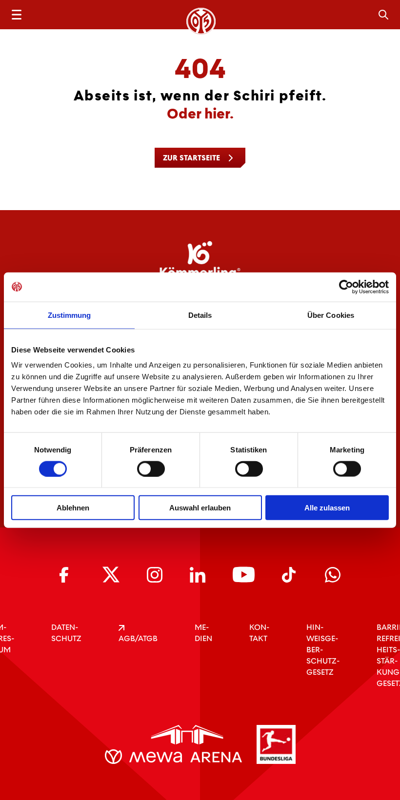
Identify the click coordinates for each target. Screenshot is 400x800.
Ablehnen (73, 508)
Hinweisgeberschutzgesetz (323, 649)
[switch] (151, 468)
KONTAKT (259, 633)
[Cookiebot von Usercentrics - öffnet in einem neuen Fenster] (346, 286)
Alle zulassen (327, 508)
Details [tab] (200, 315)
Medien (203, 633)
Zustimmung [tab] (69, 315)
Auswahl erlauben (200, 508)
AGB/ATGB (138, 638)
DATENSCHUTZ (66, 633)
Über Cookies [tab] (330, 315)
